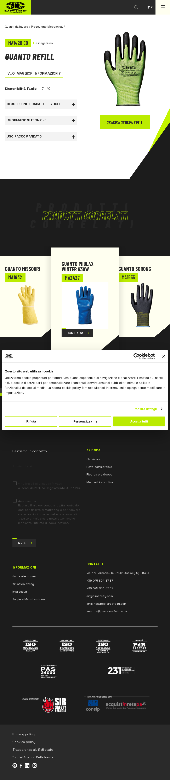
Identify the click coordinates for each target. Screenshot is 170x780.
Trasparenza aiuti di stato (32, 749)
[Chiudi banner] (163, 356)
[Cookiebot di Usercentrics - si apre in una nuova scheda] (136, 356)
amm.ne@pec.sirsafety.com (106, 604)
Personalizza (82, 421)
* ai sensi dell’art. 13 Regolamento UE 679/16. (49, 486)
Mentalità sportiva (99, 482)
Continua (75, 333)
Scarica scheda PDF (123, 122)
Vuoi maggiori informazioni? (34, 73)
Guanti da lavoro (16, 26)
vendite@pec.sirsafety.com (106, 611)
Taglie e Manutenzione (28, 599)
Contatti (94, 564)
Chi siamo (93, 459)
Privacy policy (23, 734)
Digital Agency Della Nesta (32, 757)
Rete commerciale (99, 467)
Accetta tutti (139, 421)
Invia (21, 543)
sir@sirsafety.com (99, 596)
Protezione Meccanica (47, 26)
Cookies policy (23, 742)
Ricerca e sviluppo (99, 474)
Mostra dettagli (146, 409)
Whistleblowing (23, 584)
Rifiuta (31, 421)
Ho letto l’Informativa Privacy (41, 483)
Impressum (20, 591)
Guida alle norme (24, 576)
